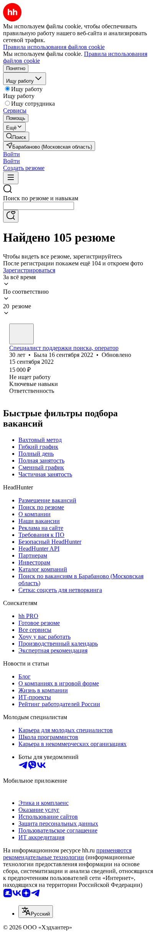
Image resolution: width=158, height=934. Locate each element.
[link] (16, 136)
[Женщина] (21, 334)
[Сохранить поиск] (10, 216)
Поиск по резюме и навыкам (40, 198)
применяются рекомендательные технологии (67, 853)
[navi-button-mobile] (10, 178)
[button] (11, 154)
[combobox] (38, 206)
